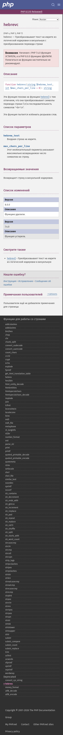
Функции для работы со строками (25, 319)
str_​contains (11, 493)
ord (6, 440)
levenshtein (10, 409)
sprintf (8, 486)
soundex (9, 483)
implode (9, 398)
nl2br (7, 433)
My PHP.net (11, 724)
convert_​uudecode (14, 345)
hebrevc (9, 684)
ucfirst (8, 655)
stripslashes (11, 571)
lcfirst (8, 405)
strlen (8, 578)
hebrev (8, 377)
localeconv (10, 412)
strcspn (8, 557)
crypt (7, 359)
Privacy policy (12, 731)
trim (7, 652)
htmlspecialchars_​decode (17, 395)
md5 (7, 419)
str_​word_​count (12, 539)
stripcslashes (11, 564)
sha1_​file (9, 476)
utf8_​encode (11, 694)
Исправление (25, 281)
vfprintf (8, 662)
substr (8, 638)
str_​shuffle (10, 528)
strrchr (8, 603)
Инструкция (10, 281)
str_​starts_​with (12, 536)
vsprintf (8, 669)
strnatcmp (10, 585)
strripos (8, 610)
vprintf (8, 666)
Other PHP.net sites (43, 724)
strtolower (10, 627)
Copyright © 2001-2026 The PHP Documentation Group (30, 714)
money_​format (12, 687)
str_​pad (8, 514)
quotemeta (10, 462)
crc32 (7, 356)
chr (6, 338)
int (7, 88)
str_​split (9, 532)
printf (7, 451)
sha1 (7, 472)
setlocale (9, 469)
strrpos (8, 613)
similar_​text (10, 479)
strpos (8, 599)
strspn (8, 617)
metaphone (10, 426)
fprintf (8, 370)
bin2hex (9, 331)
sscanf (8, 490)
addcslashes (11, 324)
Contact (25, 724)
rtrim (7, 465)
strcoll (8, 553)
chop (7, 335)
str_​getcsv (10, 504)
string (31, 84)
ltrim (7, 416)
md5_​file (9, 423)
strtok (8, 624)
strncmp (9, 592)
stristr (8, 574)
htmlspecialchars (13, 391)
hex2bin (9, 380)
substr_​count (11, 645)
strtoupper (10, 631)
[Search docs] (53, 5)
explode (9, 366)
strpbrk (8, 595)
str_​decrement (12, 497)
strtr (7, 634)
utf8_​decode (11, 691)
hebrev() (45, 96)
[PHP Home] (8, 4)
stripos (8, 567)
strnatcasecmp (12, 581)
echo (7, 363)
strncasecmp (11, 588)
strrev (8, 606)
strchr (8, 546)
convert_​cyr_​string (13, 680)
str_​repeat (10, 518)
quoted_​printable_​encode (17, 458)
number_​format (12, 437)
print (7, 447)
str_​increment (11, 507)
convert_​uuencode (14, 349)
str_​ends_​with (11, 500)
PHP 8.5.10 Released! (31, 11)
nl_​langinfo (10, 430)
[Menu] (59, 5)
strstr (7, 620)
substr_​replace (12, 648)
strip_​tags (10, 560)
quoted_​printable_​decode (17, 454)
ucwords (9, 659)
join (7, 402)
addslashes (10, 328)
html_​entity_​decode (14, 384)
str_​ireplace (10, 511)
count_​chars (11, 352)
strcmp (8, 550)
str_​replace (10, 521)
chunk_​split (10, 342)
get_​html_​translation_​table (18, 373)
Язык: (35, 19)
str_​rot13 (9, 525)
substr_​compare (12, 641)
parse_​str (9, 444)
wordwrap (9, 673)
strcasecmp (10, 543)
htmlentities (11, 388)
